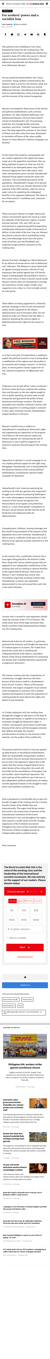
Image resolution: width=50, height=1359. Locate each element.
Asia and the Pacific (10, 999)
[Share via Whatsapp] (18, 34)
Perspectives (27, 999)
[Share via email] (31, 34)
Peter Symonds (7, 24)
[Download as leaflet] (38, 34)
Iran (20, 1006)
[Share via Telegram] (25, 34)
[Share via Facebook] (5, 34)
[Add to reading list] (44, 34)
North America (8, 1006)
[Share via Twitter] (12, 34)
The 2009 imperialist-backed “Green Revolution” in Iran (22, 1012)
